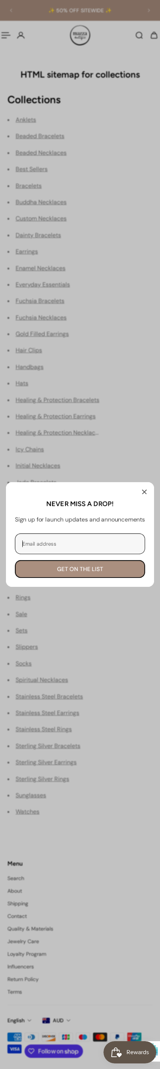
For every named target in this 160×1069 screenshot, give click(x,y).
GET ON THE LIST (80, 569)
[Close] (144, 491)
